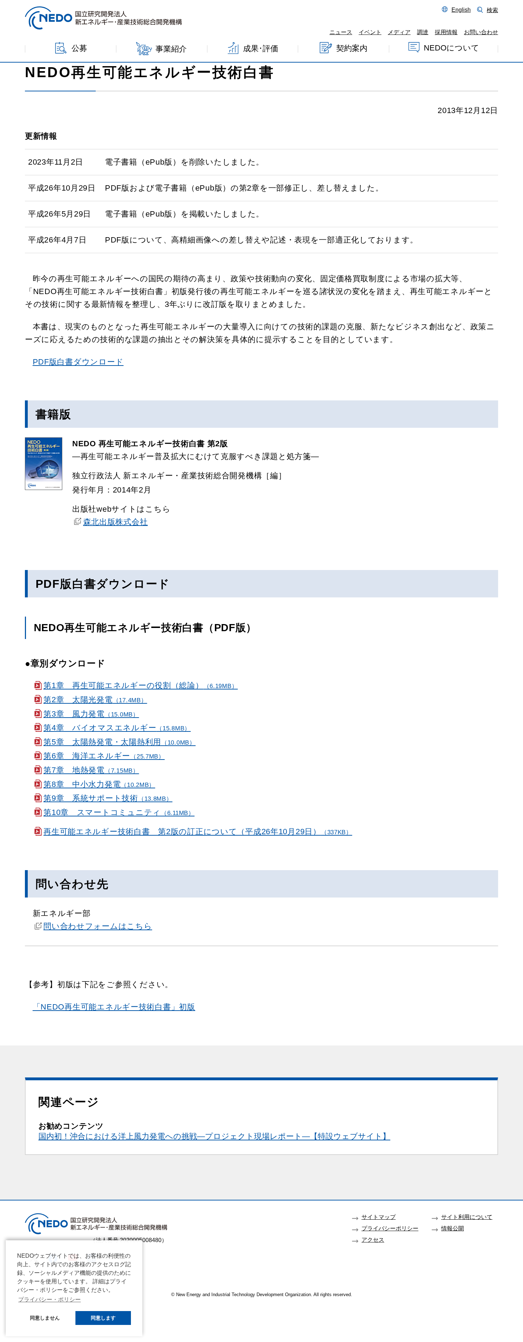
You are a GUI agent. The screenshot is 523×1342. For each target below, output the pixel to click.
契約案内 (352, 48)
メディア (399, 32)
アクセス (372, 1239)
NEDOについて (451, 47)
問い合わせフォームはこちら (97, 926)
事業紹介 (171, 48)
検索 (492, 10)
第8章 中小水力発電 (99, 784)
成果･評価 (260, 48)
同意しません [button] (45, 1318)
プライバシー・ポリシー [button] (49, 1299)
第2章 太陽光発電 (95, 699)
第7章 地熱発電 (91, 770)
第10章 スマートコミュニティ (119, 812)
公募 (79, 48)
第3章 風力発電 (91, 713)
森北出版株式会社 (115, 521)
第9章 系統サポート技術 (107, 798)
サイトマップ (378, 1217)
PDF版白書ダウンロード (78, 361)
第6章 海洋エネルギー (104, 755)
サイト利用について (466, 1217)
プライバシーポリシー (389, 1228)
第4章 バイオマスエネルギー (117, 727)
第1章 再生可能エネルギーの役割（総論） (140, 685)
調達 (422, 32)
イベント (370, 32)
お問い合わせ (481, 32)
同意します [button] (103, 1318)
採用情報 (446, 32)
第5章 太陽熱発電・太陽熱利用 (119, 741)
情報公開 (452, 1228)
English (461, 9)
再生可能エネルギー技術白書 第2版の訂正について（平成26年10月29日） (197, 831)
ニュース (340, 32)
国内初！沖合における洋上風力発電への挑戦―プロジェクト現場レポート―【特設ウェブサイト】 (214, 1136)
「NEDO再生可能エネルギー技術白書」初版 (114, 1006)
